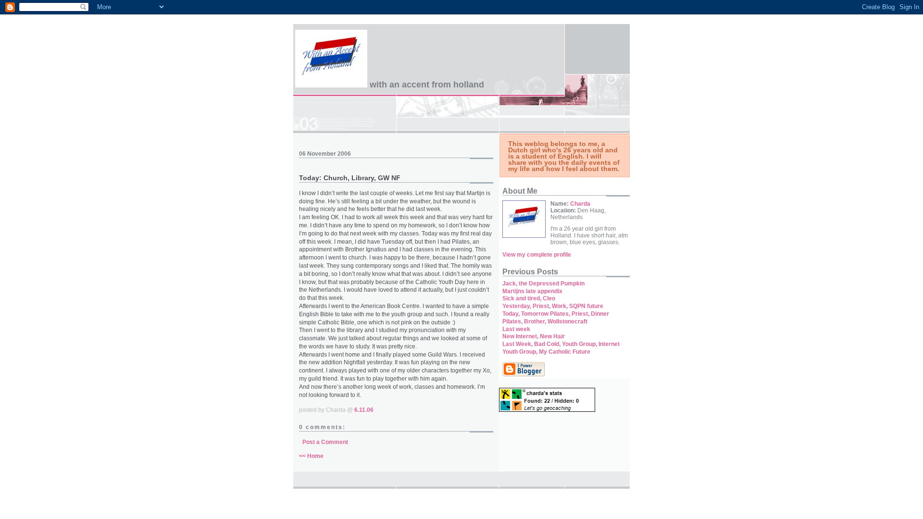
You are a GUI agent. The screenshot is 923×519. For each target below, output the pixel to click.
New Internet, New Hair (533, 336)
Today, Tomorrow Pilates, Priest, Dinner (555, 313)
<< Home (311, 456)
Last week (516, 329)
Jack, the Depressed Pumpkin (543, 283)
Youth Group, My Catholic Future (546, 351)
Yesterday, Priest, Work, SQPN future (552, 306)
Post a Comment (325, 442)
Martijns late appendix (532, 291)
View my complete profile (536, 254)
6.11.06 (364, 410)
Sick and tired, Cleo (528, 298)
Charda (580, 203)
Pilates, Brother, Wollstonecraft (544, 321)
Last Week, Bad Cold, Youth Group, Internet (561, 344)
